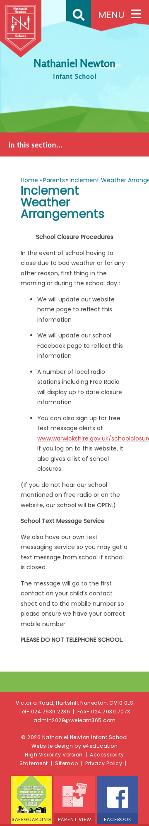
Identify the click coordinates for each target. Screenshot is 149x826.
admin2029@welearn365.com (75, 720)
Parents (54, 180)
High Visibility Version (54, 754)
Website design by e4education (74, 745)
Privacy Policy (103, 763)
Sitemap (66, 763)
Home (29, 180)
